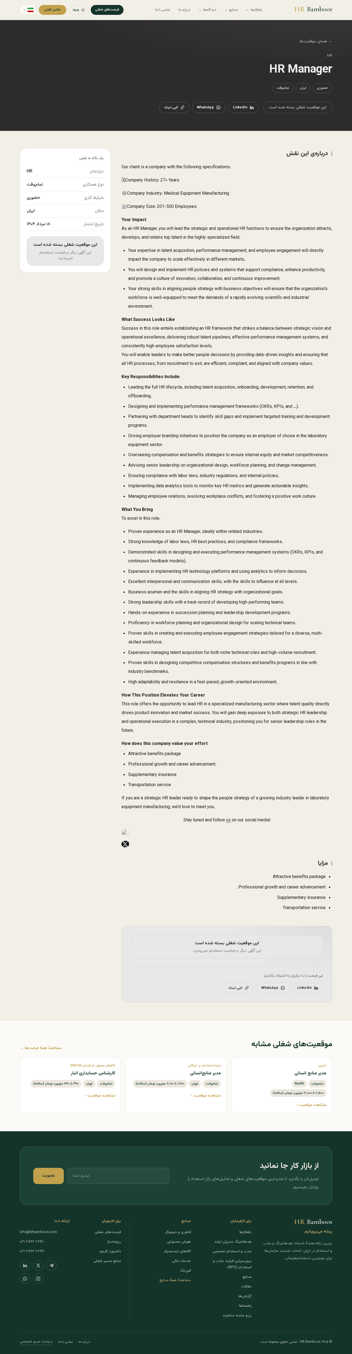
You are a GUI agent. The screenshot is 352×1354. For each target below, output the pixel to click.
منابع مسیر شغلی (107, 1261)
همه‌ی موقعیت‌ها (315, 41)
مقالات (246, 1286)
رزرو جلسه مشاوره (237, 1315)
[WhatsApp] (25, 1278)
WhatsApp (205, 107)
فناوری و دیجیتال (178, 1232)
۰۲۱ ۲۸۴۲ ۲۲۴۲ (32, 1251)
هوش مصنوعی (179, 1242)
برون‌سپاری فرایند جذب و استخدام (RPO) (232, 1264)
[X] (38, 1265)
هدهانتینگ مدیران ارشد (233, 1242)
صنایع (233, 10)
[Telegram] (51, 1265)
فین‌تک (185, 1270)
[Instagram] (38, 1278)
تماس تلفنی (52, 9)
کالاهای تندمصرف (177, 1251)
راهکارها (256, 10)
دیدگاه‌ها (209, 10)
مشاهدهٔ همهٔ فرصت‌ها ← (40, 1048)
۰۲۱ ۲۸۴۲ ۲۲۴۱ (31, 1242)
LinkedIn (240, 107)
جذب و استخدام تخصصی (232, 1251)
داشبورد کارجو (110, 1251)
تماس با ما (162, 10)
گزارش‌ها (245, 1296)
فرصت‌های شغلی (107, 9)
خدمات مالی (181, 1261)
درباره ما (184, 10)
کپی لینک (171, 107)
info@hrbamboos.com (38, 1232)
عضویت (48, 1176)
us (228, 820)
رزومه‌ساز (114, 1242)
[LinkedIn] (25, 1265)
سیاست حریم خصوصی (36, 1341)
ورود (76, 9)
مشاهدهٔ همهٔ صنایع (175, 1280)
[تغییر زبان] (28, 10)
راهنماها (245, 1306)
